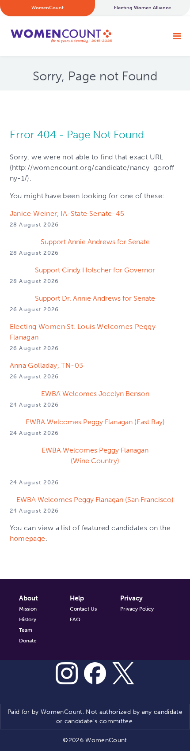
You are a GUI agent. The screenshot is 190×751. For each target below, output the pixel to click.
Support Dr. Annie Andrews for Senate (95, 298)
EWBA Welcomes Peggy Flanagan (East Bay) (95, 422)
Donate (28, 641)
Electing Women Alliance (142, 8)
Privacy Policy (137, 609)
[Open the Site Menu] (177, 36)
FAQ (75, 619)
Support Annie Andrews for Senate (95, 242)
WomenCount (61, 36)
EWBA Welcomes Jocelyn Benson (95, 393)
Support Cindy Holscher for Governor (95, 270)
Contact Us (83, 609)
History (27, 619)
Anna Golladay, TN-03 (47, 365)
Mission (28, 609)
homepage (28, 538)
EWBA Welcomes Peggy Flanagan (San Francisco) (95, 499)
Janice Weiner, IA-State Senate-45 (67, 213)
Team (25, 630)
